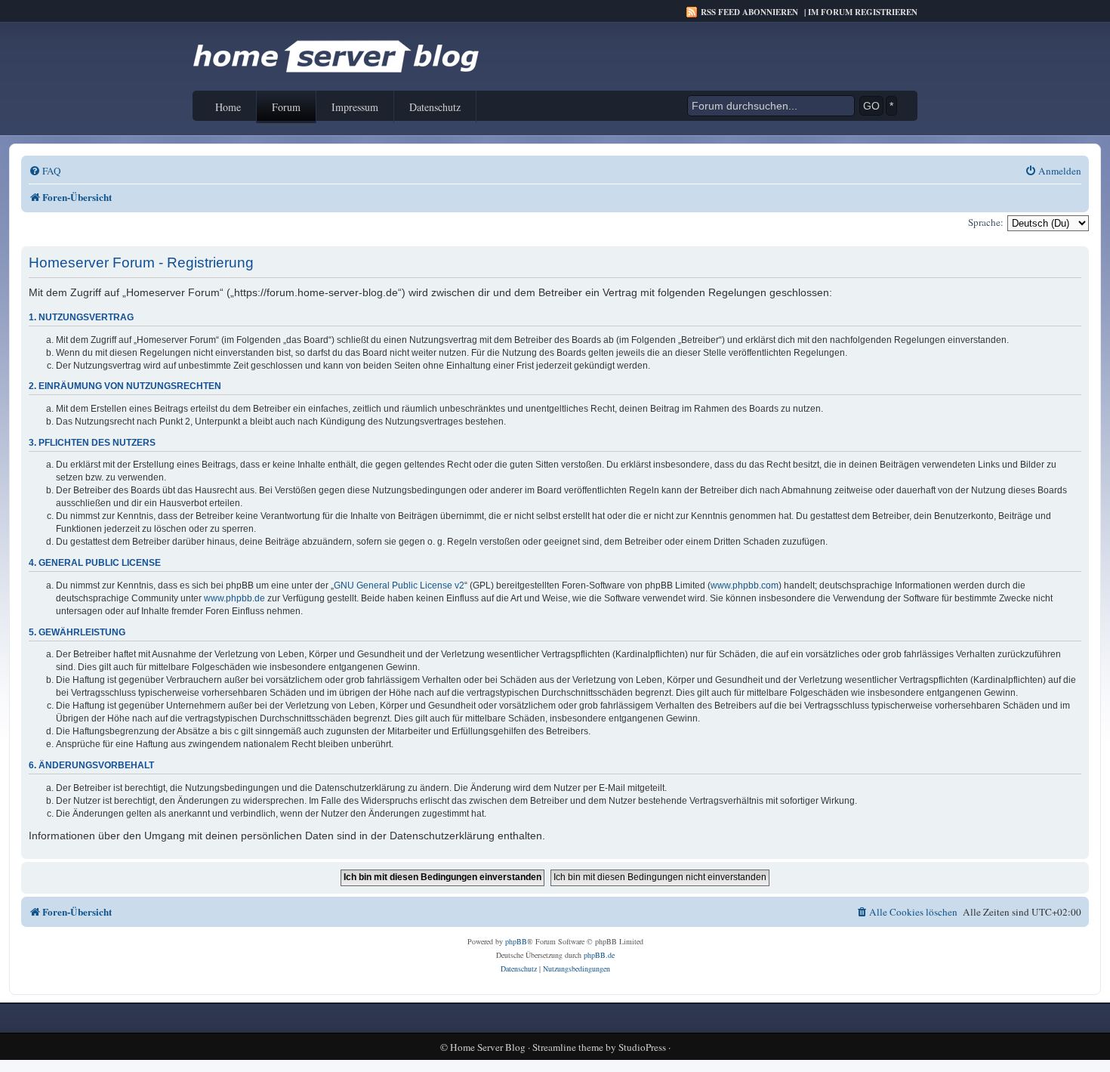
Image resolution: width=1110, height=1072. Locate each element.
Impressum (354, 107)
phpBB (516, 941)
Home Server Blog (488, 1047)
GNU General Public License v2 (399, 585)
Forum (286, 107)
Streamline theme (567, 1047)
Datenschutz (435, 107)
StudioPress (642, 1047)
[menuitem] (45, 171)
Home (228, 107)
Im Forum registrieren (862, 12)
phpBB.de (599, 955)
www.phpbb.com (745, 585)
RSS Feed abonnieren (749, 12)
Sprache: (986, 222)
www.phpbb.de (234, 598)
